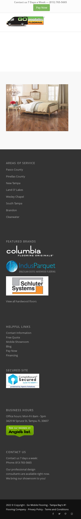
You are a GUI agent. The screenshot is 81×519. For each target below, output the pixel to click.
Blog (8, 346)
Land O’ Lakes (14, 190)
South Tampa (14, 203)
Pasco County (14, 169)
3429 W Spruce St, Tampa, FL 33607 (27, 421)
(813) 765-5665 (58, 2)
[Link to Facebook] (53, 514)
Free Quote (13, 337)
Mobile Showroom (17, 342)
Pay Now (11, 351)
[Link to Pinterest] (66, 514)
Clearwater (12, 217)
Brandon (11, 210)
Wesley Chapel (15, 197)
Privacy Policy (35, 509)
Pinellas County (15, 176)
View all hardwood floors (21, 301)
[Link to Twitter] (59, 514)
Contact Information (18, 333)
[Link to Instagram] (72, 514)
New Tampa (13, 183)
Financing (12, 355)
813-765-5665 (23, 462)
